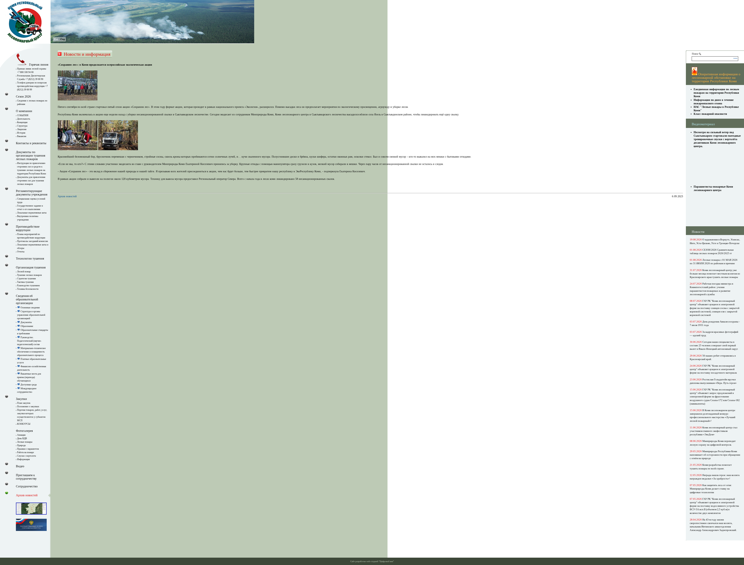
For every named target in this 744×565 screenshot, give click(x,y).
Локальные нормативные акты (31, 212)
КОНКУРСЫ (23, 424)
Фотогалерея (24, 430)
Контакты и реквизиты (31, 143)
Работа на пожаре (25, 452)
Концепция (22, 122)
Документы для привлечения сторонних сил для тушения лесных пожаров (31, 180)
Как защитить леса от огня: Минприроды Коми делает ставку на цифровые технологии (711, 489)
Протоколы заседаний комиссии (32, 241)
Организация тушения (31, 267)
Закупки (21, 398)
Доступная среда (28, 384)
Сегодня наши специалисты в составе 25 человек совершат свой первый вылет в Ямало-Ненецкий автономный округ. (714, 345)
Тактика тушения (25, 282)
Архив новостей (67, 196)
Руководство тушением (28, 285)
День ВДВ (22, 438)
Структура (22, 125)
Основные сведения (30, 307)
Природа (21, 445)
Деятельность (23, 118)
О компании (24, 111)
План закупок (23, 403)
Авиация (21, 435)
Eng (62, 39)
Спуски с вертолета (26, 455)
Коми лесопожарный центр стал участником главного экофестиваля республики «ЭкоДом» (713, 431)
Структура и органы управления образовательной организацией (31, 315)
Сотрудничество (27, 486)
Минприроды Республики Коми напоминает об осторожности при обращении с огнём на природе (715, 455)
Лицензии (21, 129)
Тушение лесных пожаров (29, 275)
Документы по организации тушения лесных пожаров (30, 155)
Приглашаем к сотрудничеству (26, 476)
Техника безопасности (27, 289)
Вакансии (21, 136)
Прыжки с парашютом (28, 449)
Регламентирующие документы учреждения (31, 192)
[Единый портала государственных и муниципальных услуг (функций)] (31, 530)
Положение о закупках (28, 406)
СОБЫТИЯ (22, 115)
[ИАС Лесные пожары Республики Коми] (31, 513)
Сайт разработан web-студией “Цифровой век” (372, 561)
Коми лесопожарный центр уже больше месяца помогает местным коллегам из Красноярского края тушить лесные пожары (715, 274)
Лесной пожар (24, 271)
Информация (23, 459)
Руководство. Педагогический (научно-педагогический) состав (29, 341)
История (21, 132)
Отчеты (20, 251)
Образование (26, 326)
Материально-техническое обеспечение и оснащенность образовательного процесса (31, 352)
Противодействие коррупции (28, 228)
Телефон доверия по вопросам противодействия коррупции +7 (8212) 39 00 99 (32, 86)
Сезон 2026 (23, 96)
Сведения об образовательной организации (27, 299)
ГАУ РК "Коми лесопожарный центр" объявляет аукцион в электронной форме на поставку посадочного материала (713, 369)
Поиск (695, 53)
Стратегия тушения (26, 278)
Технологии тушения (30, 258)
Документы (26, 322)
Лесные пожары (24, 442)
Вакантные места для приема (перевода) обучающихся (29, 377)
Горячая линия (38, 64)
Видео (20, 466)
